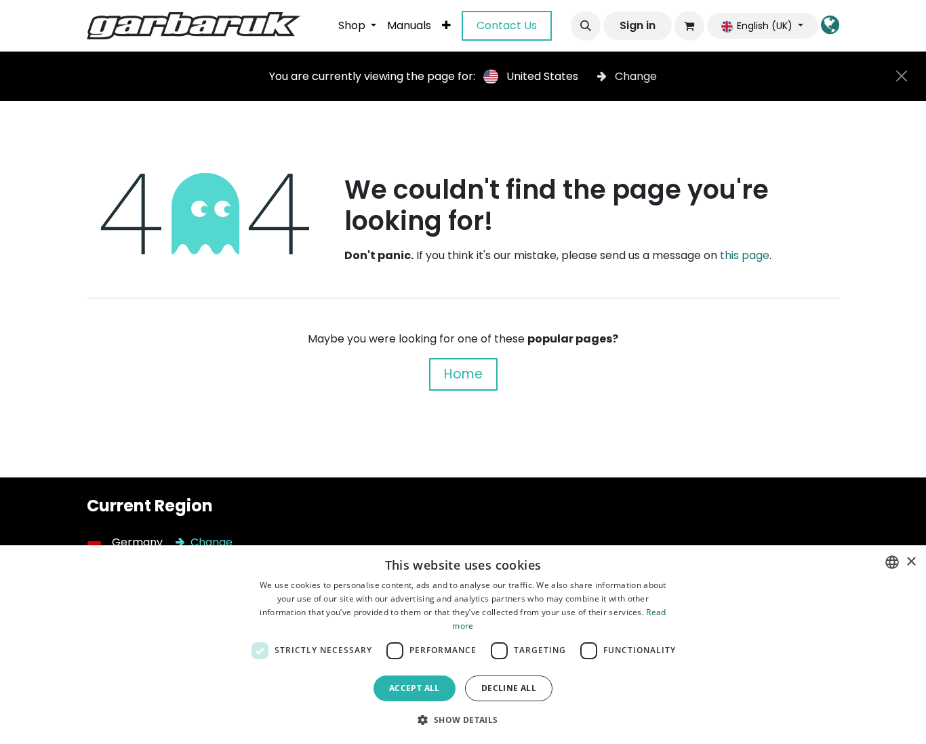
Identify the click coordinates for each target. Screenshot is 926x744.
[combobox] (892, 562)
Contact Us (507, 25)
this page (744, 255)
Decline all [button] (508, 688)
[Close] (901, 76)
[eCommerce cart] (689, 26)
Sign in (638, 25)
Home (463, 374)
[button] (586, 26)
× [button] (911, 562)
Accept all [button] (414, 688)
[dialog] (463, 644)
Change (634, 76)
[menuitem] (357, 25)
